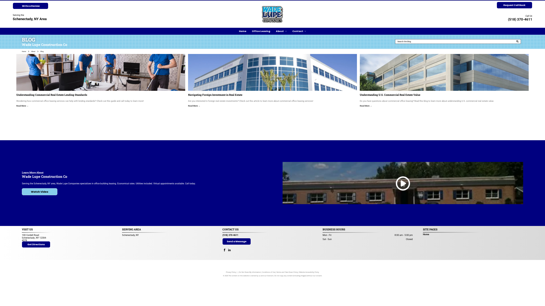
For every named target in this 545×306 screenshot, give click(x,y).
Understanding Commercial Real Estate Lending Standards (51, 94)
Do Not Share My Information (250, 272)
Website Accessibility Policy (309, 272)
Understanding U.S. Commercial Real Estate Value (390, 94)
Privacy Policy (231, 272)
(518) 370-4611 (520, 19)
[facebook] (224, 250)
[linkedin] (229, 250)
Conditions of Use (268, 272)
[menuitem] (242, 31)
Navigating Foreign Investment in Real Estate (215, 94)
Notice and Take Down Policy (287, 272)
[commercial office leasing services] (100, 72)
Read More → (22, 106)
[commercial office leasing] (444, 72)
